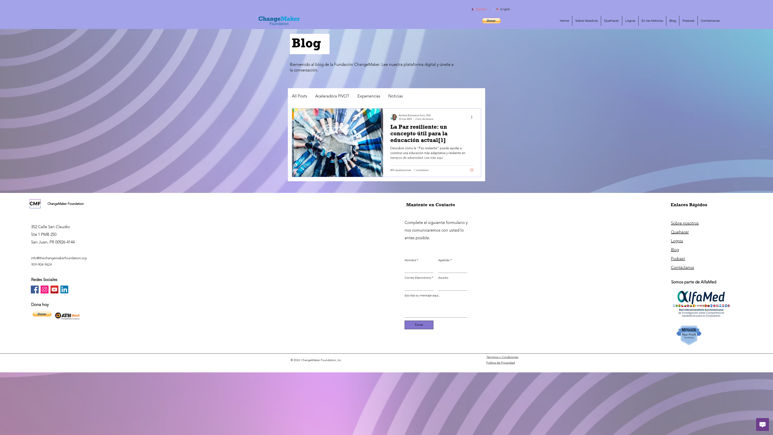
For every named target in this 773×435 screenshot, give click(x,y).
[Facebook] (35, 289)
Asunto (443, 278)
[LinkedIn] (64, 289)
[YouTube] (54, 289)
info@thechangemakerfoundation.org (59, 258)
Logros (677, 241)
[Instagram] (45, 289)
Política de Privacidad (500, 362)
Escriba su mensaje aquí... (422, 295)
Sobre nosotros (685, 223)
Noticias (395, 96)
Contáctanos (682, 267)
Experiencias (369, 96)
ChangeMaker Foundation (66, 203)
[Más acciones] (473, 117)
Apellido (445, 260)
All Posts (299, 96)
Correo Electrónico (419, 278)
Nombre (411, 260)
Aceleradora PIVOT (332, 96)
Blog (675, 250)
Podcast (678, 259)
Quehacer (680, 232)
